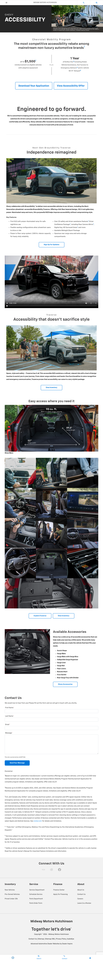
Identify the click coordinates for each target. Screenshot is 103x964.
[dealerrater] (51, 869)
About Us (80, 890)
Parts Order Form (35, 903)
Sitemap (41, 939)
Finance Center (58, 890)
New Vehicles (10, 890)
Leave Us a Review (84, 903)
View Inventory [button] (51, 387)
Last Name (9, 716)
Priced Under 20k (11, 899)
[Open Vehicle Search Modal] (96, 2)
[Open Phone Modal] (83, 2)
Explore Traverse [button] (40, 616)
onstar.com (38, 821)
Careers (80, 899)
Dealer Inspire (67, 944)
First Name (9, 708)
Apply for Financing (60, 894)
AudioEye (70, 939)
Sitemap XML (50, 939)
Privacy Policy (61, 939)
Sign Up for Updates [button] (51, 245)
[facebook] (59, 869)
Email (7, 724)
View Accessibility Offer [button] (71, 86)
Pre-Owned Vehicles (12, 894)
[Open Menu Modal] (6, 2)
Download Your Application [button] (33, 86)
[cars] (43, 869)
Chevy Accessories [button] (65, 684)
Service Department (36, 890)
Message (9, 733)
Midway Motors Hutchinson (58, 934)
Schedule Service (35, 894)
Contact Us (81, 894)
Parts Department (36, 899)
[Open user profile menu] (90, 958)
